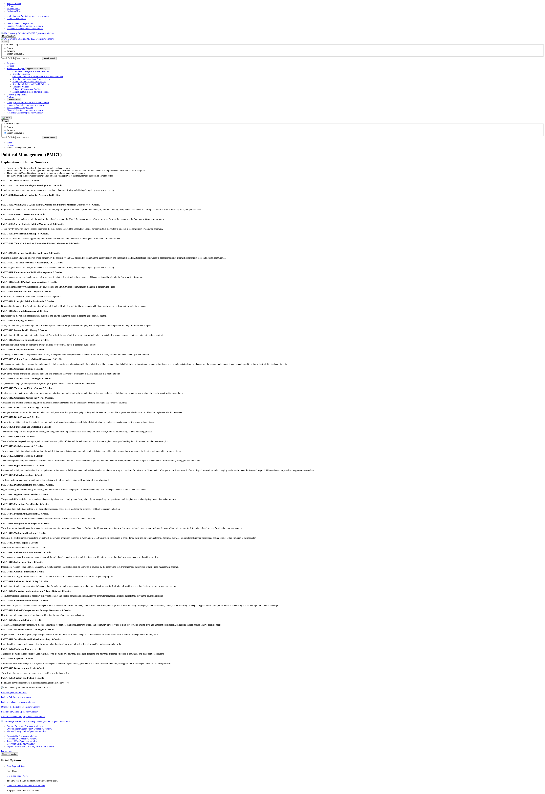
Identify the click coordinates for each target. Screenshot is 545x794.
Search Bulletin (8, 58)
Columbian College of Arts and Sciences (30, 71)
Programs (11, 63)
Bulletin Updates (18, 702)
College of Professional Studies (26, 89)
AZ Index (11, 6)
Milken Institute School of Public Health (30, 92)
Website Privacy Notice (27, 731)
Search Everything (15, 54)
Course (10, 48)
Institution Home (14, 11)
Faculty (14, 692)
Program (11, 51)
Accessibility (22, 738)
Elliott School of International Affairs (29, 81)
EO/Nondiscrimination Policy (29, 729)
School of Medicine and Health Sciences (30, 84)
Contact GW (22, 736)
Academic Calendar (25, 28)
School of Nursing (20, 86)
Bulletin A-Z (16, 697)
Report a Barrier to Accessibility (30, 746)
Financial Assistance (25, 26)
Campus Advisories (25, 726)
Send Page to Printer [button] (16, 766)
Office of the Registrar (20, 707)
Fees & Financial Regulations (20, 23)
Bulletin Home (13, 8)
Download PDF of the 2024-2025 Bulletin (26, 785)
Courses (10, 66)
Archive (10, 97)
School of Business (21, 74)
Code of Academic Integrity (23, 716)
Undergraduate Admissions (28, 16)
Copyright (21, 744)
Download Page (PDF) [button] (17, 776)
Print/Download (14, 100)
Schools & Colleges (16, 68)
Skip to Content (14, 3)
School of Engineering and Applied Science (32, 79)
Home (9, 142)
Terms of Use (22, 741)
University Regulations (17, 94)
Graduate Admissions (16, 18)
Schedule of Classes (19, 711)
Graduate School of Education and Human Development (37, 76)
